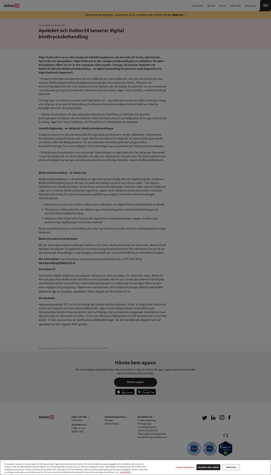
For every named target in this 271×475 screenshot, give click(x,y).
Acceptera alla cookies (208, 467)
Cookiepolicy (125, 472)
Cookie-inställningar (185, 467)
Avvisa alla (231, 467)
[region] (135, 467)
